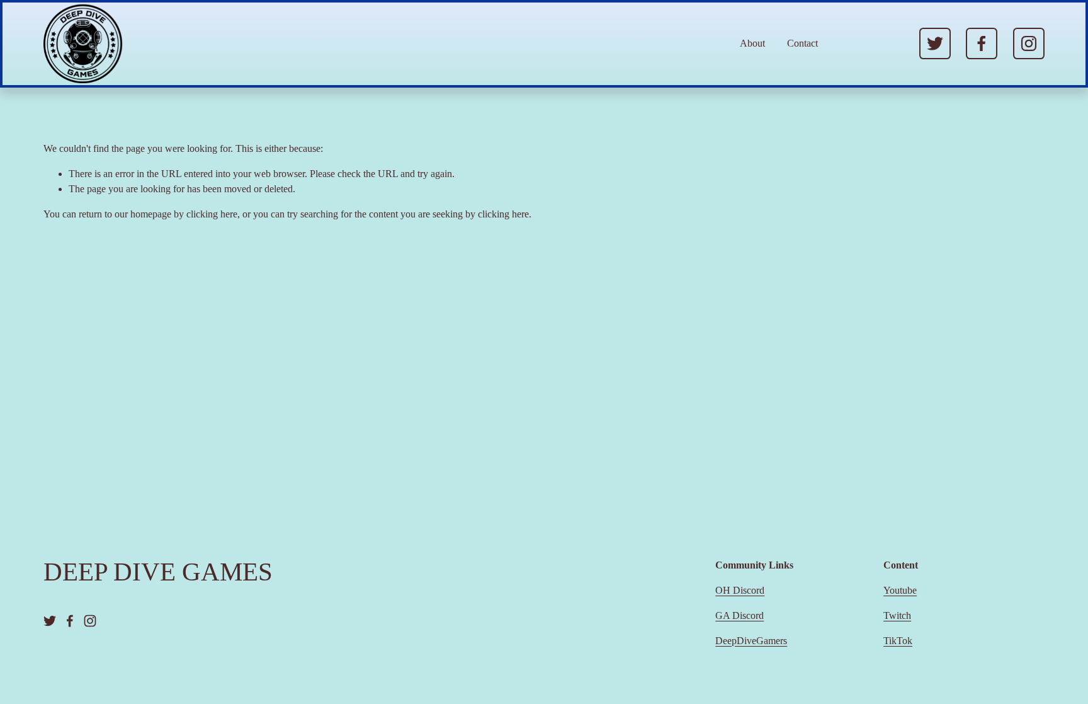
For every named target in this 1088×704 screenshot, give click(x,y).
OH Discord (739, 590)
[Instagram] (1029, 43)
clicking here (211, 214)
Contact (802, 43)
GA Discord (739, 615)
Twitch (897, 615)
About (752, 43)
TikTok (897, 640)
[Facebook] (981, 43)
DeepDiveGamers (751, 640)
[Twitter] (935, 43)
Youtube (900, 590)
